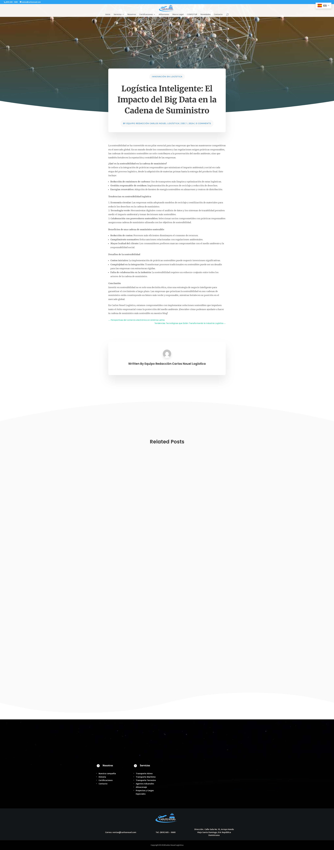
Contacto (218, 14)
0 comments (203, 123)
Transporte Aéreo (144, 773)
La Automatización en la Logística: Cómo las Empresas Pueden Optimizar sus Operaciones (153, 660)
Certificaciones (146, 14)
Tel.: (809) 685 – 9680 (166, 832)
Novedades (206, 14)
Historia (102, 777)
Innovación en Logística (167, 76)
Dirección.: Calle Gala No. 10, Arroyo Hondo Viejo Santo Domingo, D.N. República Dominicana (214, 832)
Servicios (117, 14)
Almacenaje (141, 787)
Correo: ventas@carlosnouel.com (120, 832)
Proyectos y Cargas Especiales (145, 792)
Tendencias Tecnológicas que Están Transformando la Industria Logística (143, 544)
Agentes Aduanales (145, 784)
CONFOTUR (192, 14)
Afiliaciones (164, 14)
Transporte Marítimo (146, 777)
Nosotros (131, 14)
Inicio (107, 14)
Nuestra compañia (107, 773)
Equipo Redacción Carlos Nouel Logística (152, 123)
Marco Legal (178, 14)
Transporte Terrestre (146, 780)
